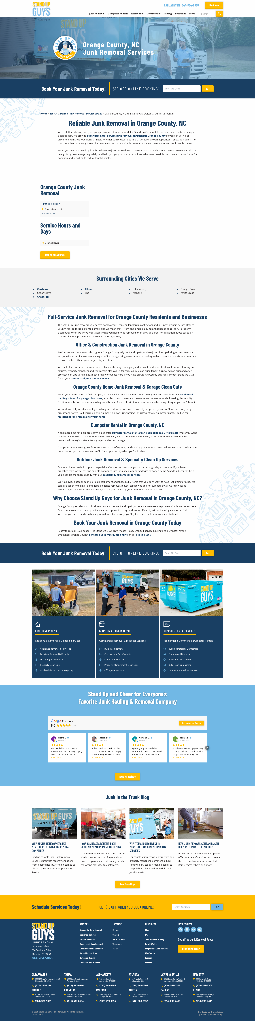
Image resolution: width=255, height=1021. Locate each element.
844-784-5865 (190, 5)
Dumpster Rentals (118, 13)
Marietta (198, 974)
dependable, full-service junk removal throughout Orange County (126, 135)
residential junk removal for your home (81, 416)
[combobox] (207, 14)
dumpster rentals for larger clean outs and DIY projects (145, 432)
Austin (133, 990)
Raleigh (101, 990)
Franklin (69, 990)
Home (44, 113)
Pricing (168, 13)
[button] (48, 748)
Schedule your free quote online (108, 534)
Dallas (165, 990)
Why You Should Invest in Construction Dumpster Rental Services (148, 847)
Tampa (68, 974)
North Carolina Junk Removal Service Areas (76, 113)
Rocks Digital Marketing (211, 1014)
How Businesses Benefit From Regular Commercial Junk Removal (102, 845)
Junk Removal (97, 13)
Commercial (154, 13)
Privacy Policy (38, 1014)
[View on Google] (53, 739)
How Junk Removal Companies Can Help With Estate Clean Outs (198, 845)
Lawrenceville (170, 974)
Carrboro (42, 289)
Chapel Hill (43, 296)
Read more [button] (56, 757)
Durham (36, 990)
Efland (88, 289)
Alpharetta (103, 974)
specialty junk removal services (122, 474)
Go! (207, 88)
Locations (180, 13)
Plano (196, 990)
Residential (137, 13)
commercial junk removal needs (90, 378)
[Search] (219, 14)
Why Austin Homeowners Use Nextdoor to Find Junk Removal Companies (51, 847)
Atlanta (134, 974)
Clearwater (39, 974)
